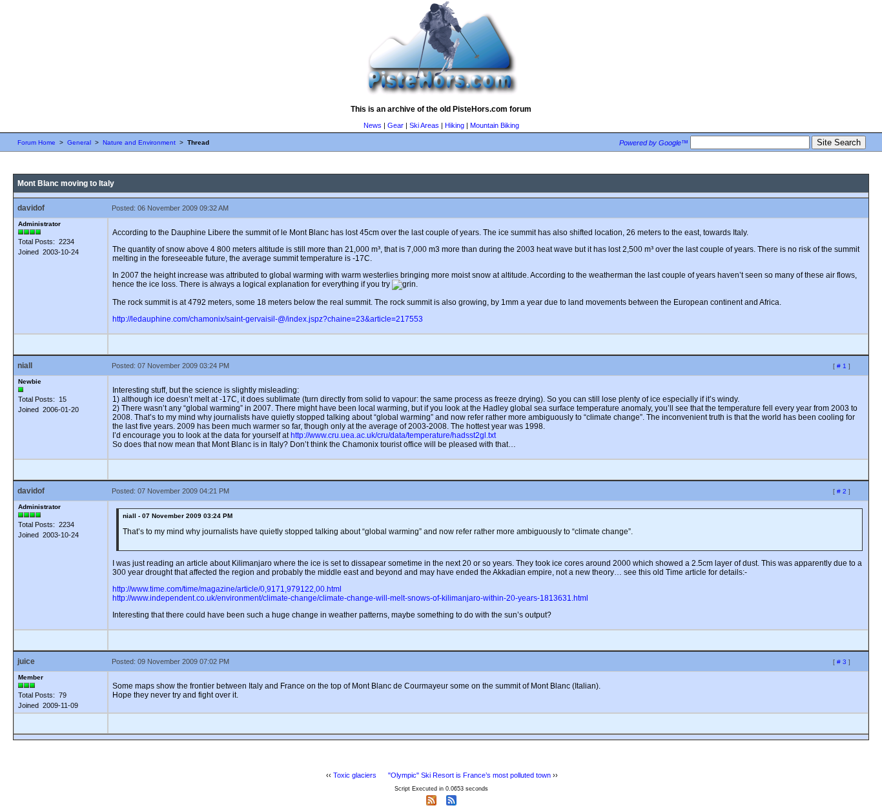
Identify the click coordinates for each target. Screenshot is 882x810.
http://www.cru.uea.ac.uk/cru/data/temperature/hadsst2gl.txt (393, 435)
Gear (395, 125)
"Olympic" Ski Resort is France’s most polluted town (469, 775)
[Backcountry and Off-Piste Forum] (441, 94)
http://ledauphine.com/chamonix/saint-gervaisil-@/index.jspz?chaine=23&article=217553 (267, 319)
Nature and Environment (139, 142)
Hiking (454, 125)
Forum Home (36, 142)
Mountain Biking (494, 125)
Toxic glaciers (354, 775)
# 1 (841, 365)
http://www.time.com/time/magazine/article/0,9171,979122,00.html (227, 589)
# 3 (841, 661)
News (373, 125)
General (79, 142)
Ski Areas (424, 125)
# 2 (841, 491)
